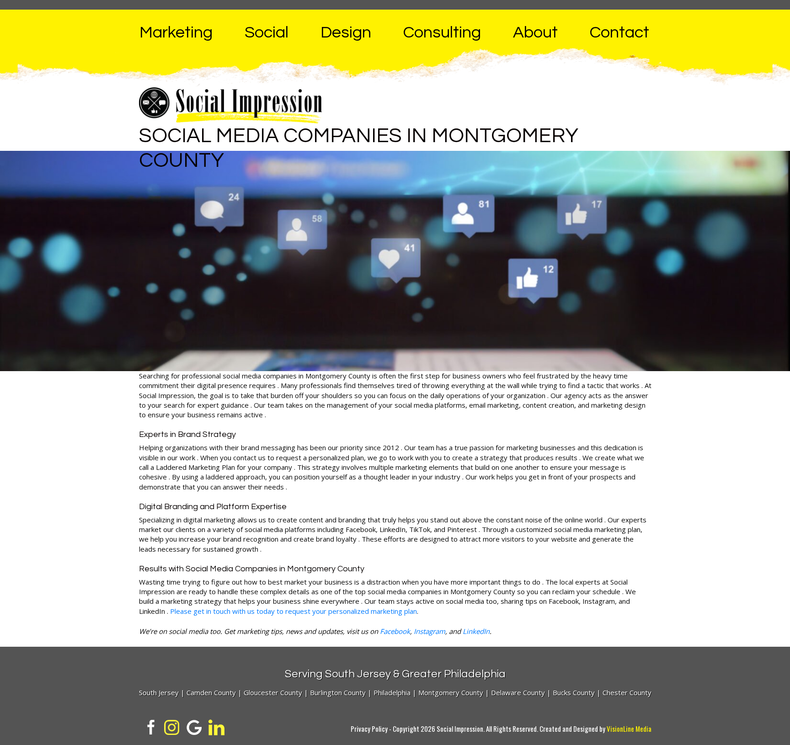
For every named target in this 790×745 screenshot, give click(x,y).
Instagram (429, 631)
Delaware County (518, 692)
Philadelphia (392, 692)
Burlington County (338, 692)
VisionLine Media (629, 729)
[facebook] (149, 726)
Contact (619, 32)
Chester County (627, 692)
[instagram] (171, 726)
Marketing (176, 32)
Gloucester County (273, 692)
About (535, 32)
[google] (194, 726)
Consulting (442, 32)
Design (345, 32)
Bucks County (574, 692)
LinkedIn (476, 631)
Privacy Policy (369, 729)
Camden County (211, 692)
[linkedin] (216, 726)
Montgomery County (450, 692)
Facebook (395, 631)
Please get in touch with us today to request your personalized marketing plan (293, 611)
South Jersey (159, 692)
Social (266, 32)
